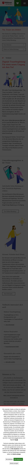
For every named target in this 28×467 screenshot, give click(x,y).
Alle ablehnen (9, 459)
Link (17, 440)
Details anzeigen (14, 463)
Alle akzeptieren (18, 459)
